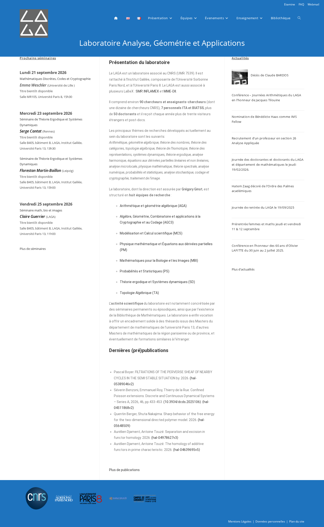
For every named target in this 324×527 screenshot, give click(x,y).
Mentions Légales (239, 521)
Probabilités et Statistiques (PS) (144, 271)
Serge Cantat (31, 131)
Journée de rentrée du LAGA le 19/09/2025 (263, 207)
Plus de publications (124, 470)
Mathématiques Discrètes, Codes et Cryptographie (55, 79)
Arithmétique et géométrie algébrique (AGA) (153, 206)
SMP (139, 91)
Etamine (289, 4)
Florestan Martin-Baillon (40, 170)
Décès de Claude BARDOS (269, 75)
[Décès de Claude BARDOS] (240, 77)
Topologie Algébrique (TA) (139, 293)
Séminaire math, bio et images (41, 210)
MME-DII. (170, 91)
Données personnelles (270, 521)
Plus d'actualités (243, 269)
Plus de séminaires (33, 249)
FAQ (301, 4)
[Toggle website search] (299, 18)
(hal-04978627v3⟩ (164, 438)
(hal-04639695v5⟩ (186, 450)
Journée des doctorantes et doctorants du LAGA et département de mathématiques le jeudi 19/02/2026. (267, 164)
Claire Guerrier (33, 216)
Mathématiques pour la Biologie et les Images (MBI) (159, 260)
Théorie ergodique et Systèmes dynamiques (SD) (157, 282)
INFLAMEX (151, 91)
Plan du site (296, 521)
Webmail (313, 4)
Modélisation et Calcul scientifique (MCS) (151, 233)
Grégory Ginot (192, 189)
